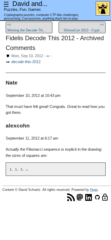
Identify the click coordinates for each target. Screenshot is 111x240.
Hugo (94, 190)
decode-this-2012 (26, 62)
